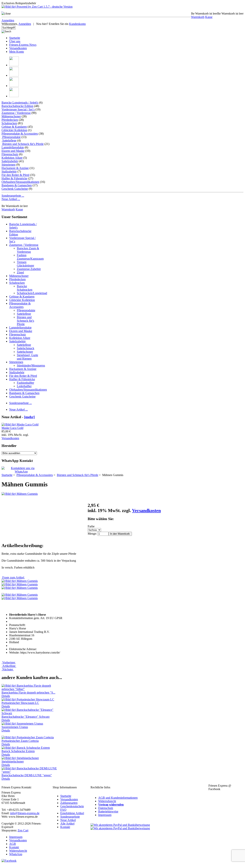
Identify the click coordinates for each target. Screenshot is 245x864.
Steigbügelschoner (13, 761)
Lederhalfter (24, 386)
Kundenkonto (77, 23)
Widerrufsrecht (107, 801)
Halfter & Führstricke (14, 178)
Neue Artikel (68, 820)
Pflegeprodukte (11, 137)
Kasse (208, 17)
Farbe (91, 526)
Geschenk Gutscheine (15, 188)
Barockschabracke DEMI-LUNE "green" (27, 775)
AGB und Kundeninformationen (118, 797)
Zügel (20, 272)
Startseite (14, 37)
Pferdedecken (10, 119)
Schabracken (9, 123)
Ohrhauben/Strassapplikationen (20, 181)
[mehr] (29, 417)
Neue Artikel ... (11, 199)
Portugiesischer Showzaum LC (20, 702)
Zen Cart (23, 830)
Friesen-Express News (22, 44)
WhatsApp (15, 854)
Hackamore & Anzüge (15, 168)
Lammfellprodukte (13, 147)
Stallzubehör (9, 171)
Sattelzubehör (10, 161)
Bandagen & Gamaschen (17, 185)
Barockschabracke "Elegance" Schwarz (26, 716)
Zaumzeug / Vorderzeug (16, 113)
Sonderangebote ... (13, 195)
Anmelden (8, 20)
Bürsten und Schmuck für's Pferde (25, 321)
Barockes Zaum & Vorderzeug (28, 250)
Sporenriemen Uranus (15, 727)
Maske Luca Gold (12, 428)
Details (6, 696)
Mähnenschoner (11, 116)
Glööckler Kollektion (14, 130)
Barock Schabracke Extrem (18, 751)
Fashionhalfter (25, 382)
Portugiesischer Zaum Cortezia (20, 740)
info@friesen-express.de (24, 813)
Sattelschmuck (25, 348)
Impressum (104, 815)
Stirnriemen (9, 164)
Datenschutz (105, 808)
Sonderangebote (70, 816)
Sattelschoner (25, 351)
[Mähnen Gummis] (20, 493)
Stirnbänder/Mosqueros (31, 365)
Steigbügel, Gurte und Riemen (27, 356)
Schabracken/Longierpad (32, 293)
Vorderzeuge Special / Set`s (18, 109)
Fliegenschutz (10, 154)
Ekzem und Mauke (13, 150)
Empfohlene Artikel (72, 813)
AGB (12, 843)
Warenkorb (197, 17)
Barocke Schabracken (24, 288)
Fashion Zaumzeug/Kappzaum (30, 257)
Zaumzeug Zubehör (29, 269)
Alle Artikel (67, 823)
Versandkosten (18, 48)
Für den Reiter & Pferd (15, 175)
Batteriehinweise (108, 811)
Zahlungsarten (69, 802)
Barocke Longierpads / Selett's (20, 102)
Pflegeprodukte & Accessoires (20, 305)
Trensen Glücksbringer (25, 263)
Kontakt (65, 827)
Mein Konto (16, 51)
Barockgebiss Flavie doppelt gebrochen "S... (28, 692)
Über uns (14, 41)
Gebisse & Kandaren (14, 126)
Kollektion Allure (12, 157)
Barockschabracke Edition (17, 106)
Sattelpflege (9, 140)
